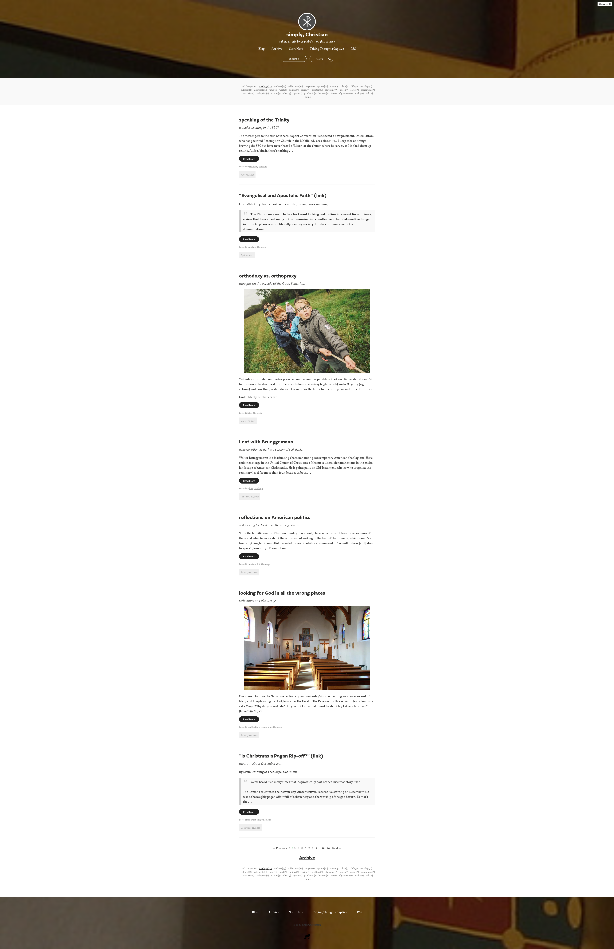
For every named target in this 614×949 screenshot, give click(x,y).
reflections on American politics (275, 517)
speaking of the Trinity (264, 119)
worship (263, 166)
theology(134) (265, 86)
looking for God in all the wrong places (282, 592)
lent (251, 488)
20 (328, 848)
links (259, 819)
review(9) (305, 89)
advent (252, 819)
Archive (277, 48)
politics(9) (294, 89)
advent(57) (335, 86)
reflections (254, 727)
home (308, 96)
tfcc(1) (334, 93)
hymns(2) (297, 93)
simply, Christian (311, 924)
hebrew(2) (323, 93)
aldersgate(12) (260, 89)
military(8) (317, 89)
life (250, 412)
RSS (353, 48)
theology (604, 4)
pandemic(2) (310, 93)
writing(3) (275, 93)
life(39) (354, 86)
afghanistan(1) (346, 93)
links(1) (369, 93)
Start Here (296, 48)
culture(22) (246, 89)
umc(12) (273, 89)
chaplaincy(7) (331, 89)
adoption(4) (263, 93)
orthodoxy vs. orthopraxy (267, 275)
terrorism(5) (249, 93)
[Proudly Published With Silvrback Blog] (307, 937)
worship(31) (366, 86)
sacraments (266, 727)
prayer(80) (310, 86)
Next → (337, 848)
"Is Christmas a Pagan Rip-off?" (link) (281, 755)
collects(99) (280, 86)
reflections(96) (295, 86)
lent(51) (345, 86)
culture (252, 247)
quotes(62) (322, 86)
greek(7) (344, 89)
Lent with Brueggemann (266, 441)
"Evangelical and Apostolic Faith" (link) (283, 195)
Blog (261, 48)
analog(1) (359, 93)
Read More (249, 159)
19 (323, 848)
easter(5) (354, 89)
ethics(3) (287, 93)
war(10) (283, 89)
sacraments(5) (368, 89)
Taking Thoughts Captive (327, 48)
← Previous (279, 848)
